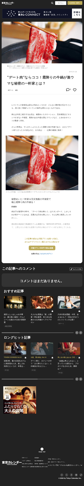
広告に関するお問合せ (27, 463)
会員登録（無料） (75, 3)
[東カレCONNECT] (42, 13)
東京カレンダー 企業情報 (28, 466)
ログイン (61, 3)
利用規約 (37, 457)
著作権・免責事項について (41, 463)
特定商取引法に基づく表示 (41, 466)
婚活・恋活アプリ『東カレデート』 (56, 461)
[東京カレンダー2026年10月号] (19, 400)
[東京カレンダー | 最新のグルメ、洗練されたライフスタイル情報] (8, 3)
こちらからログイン (46, 253)
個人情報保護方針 (39, 460)
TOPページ (24, 457)
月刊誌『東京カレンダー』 (54, 458)
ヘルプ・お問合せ (26, 460)
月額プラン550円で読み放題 (42, 248)
